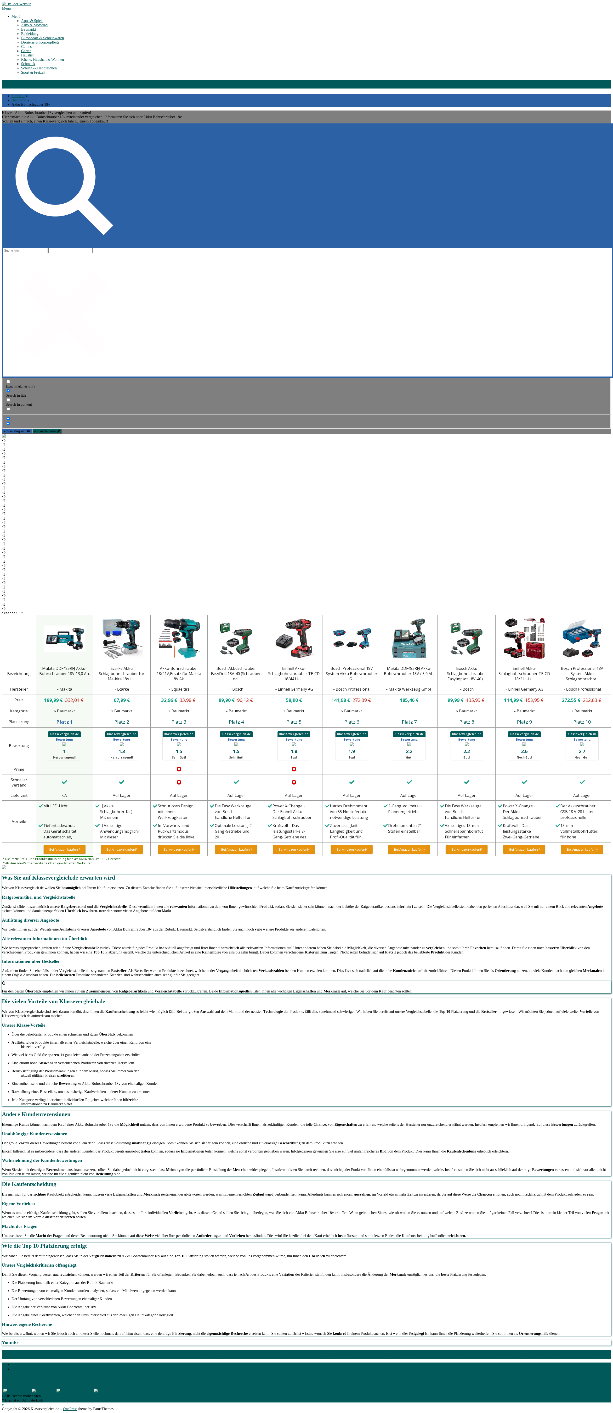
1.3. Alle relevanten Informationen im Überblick (240, 1352)
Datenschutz (20, 1369)
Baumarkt (28, 29)
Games (26, 46)
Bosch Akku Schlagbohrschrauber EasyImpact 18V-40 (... (466, 674)
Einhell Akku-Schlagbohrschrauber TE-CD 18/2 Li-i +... (524, 674)
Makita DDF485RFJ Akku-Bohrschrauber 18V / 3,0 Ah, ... (64, 674)
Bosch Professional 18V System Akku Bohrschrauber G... (351, 674)
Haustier (27, 55)
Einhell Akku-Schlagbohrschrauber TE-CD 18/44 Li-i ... (294, 674)
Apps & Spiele (32, 21)
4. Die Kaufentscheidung (54, 1356)
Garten (26, 51)
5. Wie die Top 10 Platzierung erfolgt (176, 1356)
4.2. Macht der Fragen (131, 1356)
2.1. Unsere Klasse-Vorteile (427, 1352)
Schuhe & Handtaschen (39, 68)
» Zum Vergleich (15, 431)
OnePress (70, 1409)
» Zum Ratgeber (45, 431)
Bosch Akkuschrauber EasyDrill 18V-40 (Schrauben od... (236, 674)
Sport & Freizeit (33, 72)
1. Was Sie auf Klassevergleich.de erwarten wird (38, 1352)
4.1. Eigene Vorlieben (93, 1356)
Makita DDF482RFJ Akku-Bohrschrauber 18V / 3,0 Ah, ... (409, 674)
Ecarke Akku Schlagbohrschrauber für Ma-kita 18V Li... (121, 674)
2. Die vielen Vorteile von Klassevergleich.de (367, 1352)
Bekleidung (30, 34)
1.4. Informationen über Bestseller (307, 1352)
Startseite (18, 96)
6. (329, 1356)
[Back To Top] (3, 1404)
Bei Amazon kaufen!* (64, 849)
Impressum (19, 1365)
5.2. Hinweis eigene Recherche (304, 1356)
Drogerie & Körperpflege (40, 42)
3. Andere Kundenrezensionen (471, 1352)
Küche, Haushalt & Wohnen (42, 59)
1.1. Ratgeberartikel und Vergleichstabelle (111, 1352)
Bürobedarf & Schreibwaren (42, 38)
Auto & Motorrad (34, 25)
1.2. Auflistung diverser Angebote (174, 1352)
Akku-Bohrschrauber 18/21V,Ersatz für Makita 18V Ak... (179, 674)
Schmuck (28, 64)
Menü (15, 16)
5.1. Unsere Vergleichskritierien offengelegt (243, 1356)
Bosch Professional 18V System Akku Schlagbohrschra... (582, 674)
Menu (6, 8)
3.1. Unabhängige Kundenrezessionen (527, 1352)
